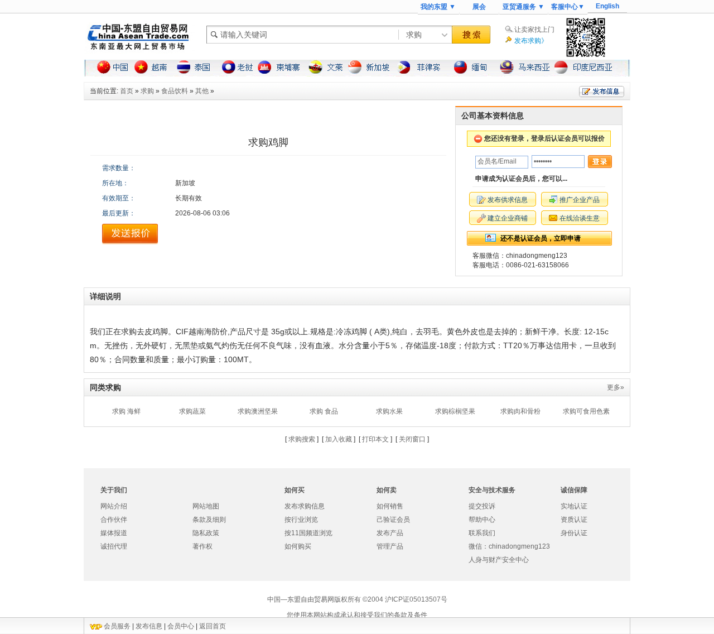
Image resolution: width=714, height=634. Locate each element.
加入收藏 (338, 439)
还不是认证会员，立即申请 (540, 238)
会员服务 (117, 626)
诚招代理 (113, 546)
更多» (615, 387)
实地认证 (574, 506)
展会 (479, 7)
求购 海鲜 (126, 411)
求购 (147, 91)
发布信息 (149, 626)
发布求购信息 (304, 506)
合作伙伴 (113, 519)
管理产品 (390, 546)
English (607, 6)
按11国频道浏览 (308, 533)
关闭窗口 (412, 439)
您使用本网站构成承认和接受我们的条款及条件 (357, 615)
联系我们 (482, 533)
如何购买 (297, 546)
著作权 (202, 546)
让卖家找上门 (534, 29)
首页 (126, 91)
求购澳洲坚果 (258, 411)
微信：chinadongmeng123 (509, 546)
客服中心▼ (568, 7)
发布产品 (390, 533)
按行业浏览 (301, 519)
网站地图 (205, 506)
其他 (202, 91)
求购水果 (389, 411)
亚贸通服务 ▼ (523, 7)
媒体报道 (113, 533)
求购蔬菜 (192, 411)
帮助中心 (482, 519)
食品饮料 (174, 91)
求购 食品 (324, 411)
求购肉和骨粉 (520, 411)
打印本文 (375, 439)
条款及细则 (209, 519)
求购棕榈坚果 (455, 411)
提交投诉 (482, 506)
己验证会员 (393, 519)
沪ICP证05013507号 (416, 599)
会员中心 (180, 626)
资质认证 (574, 519)
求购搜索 (301, 439)
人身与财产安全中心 (499, 560)
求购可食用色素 (586, 411)
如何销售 (390, 506)
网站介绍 (113, 506)
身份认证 (574, 533)
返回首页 (212, 626)
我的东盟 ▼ (438, 7)
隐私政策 (205, 533)
